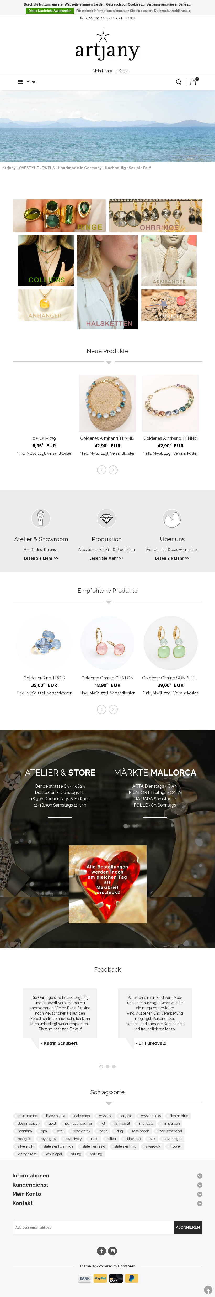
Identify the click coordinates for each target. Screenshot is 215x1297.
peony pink (81, 1131)
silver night (173, 1139)
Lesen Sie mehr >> (41, 558)
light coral (122, 1123)
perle (103, 1131)
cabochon (82, 1116)
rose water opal (170, 1131)
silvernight (26, 1146)
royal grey (48, 1139)
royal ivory (74, 1139)
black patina (55, 1116)
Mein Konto (102, 71)
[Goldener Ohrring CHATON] (107, 642)
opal (44, 1131)
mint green (171, 1123)
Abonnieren (188, 1227)
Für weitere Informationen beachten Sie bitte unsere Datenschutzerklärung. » (133, 11)
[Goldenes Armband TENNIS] (107, 403)
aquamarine (27, 1116)
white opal (54, 1154)
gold (52, 1123)
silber (112, 1139)
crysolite (105, 1116)
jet (103, 1123)
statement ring (94, 1146)
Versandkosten (59, 453)
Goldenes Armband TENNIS (107, 438)
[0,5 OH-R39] (44, 403)
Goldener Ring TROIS (44, 677)
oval (60, 1131)
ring (120, 1131)
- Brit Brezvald (151, 1043)
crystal (126, 1116)
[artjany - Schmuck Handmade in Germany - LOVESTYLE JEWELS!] (108, 45)
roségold (24, 1139)
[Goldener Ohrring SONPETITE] (170, 642)
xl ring (76, 1154)
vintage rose (27, 1154)
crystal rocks (151, 1116)
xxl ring (96, 1154)
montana (25, 1131)
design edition (29, 1123)
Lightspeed (126, 1266)
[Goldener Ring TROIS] (44, 642)
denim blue (179, 1116)
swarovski (153, 1146)
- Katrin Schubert (59, 1043)
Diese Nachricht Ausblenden (50, 11)
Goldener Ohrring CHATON (107, 677)
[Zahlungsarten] (107, 1281)
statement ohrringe (58, 1146)
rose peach (140, 1131)
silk (152, 1139)
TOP (208, 1290)
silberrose (133, 1139)
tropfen (176, 1146)
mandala (146, 1123)
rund (95, 1139)
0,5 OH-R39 (44, 438)
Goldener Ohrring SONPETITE (171, 677)
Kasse (123, 71)
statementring (126, 1146)
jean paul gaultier (78, 1123)
